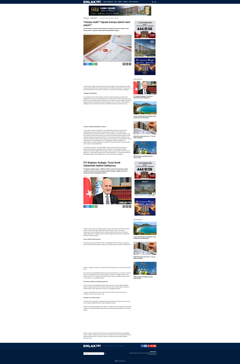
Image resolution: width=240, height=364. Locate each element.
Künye (112, 345)
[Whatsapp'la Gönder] (93, 64)
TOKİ (115, 1)
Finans (120, 1)
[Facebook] (84, 64)
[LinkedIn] (90, 64)
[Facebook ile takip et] (142, 346)
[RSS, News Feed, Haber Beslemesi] (154, 346)
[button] (124, 64)
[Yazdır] (96, 64)
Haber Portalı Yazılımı (121, 361)
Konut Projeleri (133, 1)
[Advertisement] (107, 75)
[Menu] (155, 2)
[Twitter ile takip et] (145, 346)
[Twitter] (87, 64)
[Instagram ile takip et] (151, 346)
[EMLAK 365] (92, 1)
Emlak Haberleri (108, 1)
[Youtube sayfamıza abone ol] (148, 346)
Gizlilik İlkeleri (121, 345)
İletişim (116, 345)
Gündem (125, 1)
